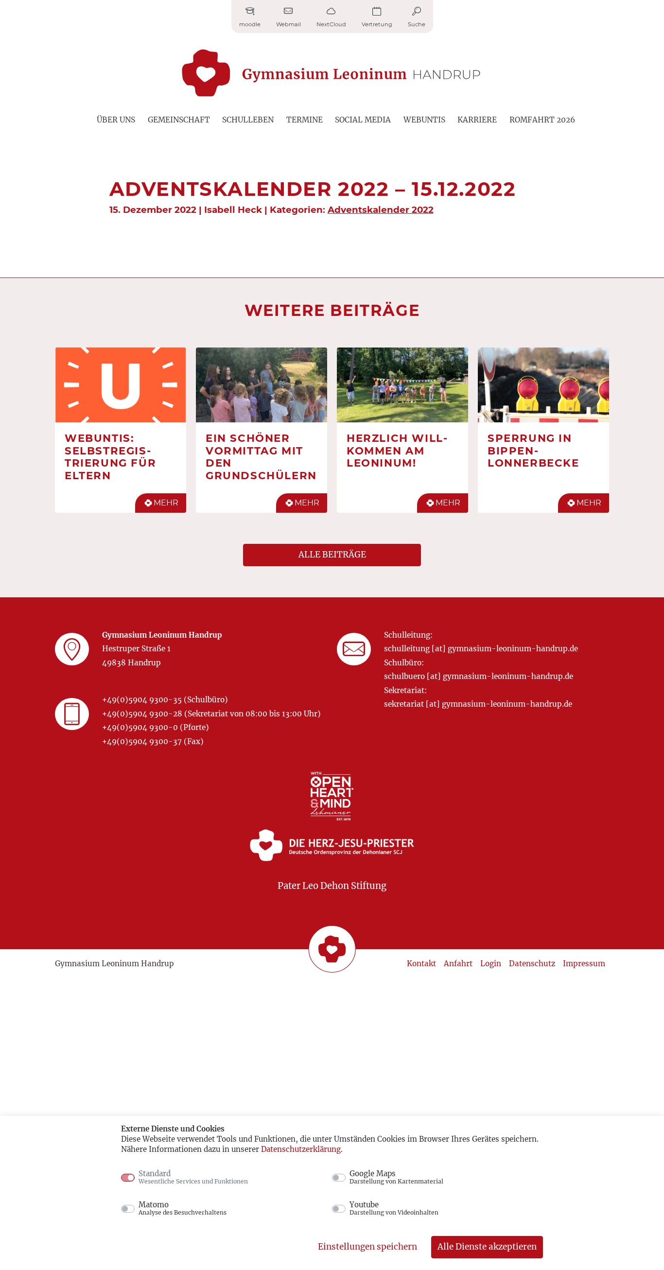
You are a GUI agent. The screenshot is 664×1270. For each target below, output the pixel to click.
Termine (304, 119)
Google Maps (396, 1177)
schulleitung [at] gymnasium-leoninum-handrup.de (481, 648)
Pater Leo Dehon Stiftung (332, 885)
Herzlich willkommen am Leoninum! (397, 450)
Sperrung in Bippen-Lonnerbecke (533, 450)
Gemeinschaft (179, 119)
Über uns (116, 119)
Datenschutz (532, 963)
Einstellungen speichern (367, 1246)
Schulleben (248, 119)
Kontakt (421, 963)
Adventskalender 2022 (381, 209)
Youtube (393, 1208)
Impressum (584, 963)
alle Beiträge (332, 554)
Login (490, 963)
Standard (193, 1177)
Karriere (477, 119)
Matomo (183, 1208)
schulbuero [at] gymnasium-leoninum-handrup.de (478, 676)
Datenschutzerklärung (301, 1149)
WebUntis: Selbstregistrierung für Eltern (110, 457)
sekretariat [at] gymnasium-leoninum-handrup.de (478, 704)
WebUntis (424, 119)
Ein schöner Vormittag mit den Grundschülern (261, 457)
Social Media (363, 119)
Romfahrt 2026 (542, 119)
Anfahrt (458, 963)
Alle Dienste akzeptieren (487, 1246)
